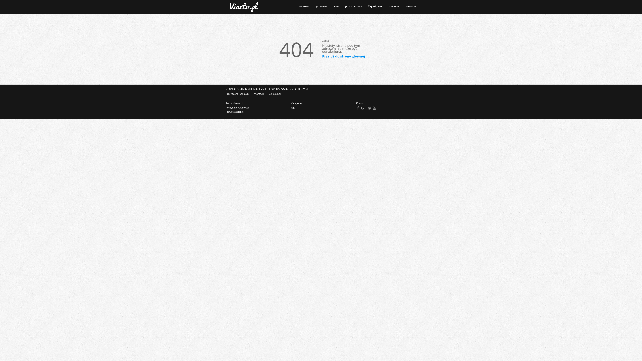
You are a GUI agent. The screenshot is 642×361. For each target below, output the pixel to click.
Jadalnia (322, 6)
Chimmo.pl (275, 94)
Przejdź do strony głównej (343, 56)
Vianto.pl (259, 94)
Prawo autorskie (235, 112)
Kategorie (296, 103)
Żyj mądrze (375, 6)
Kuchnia (303, 6)
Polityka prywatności (237, 107)
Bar (336, 6)
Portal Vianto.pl (234, 103)
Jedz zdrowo (353, 6)
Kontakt (410, 6)
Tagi (293, 107)
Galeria (394, 6)
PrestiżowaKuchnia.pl (237, 94)
